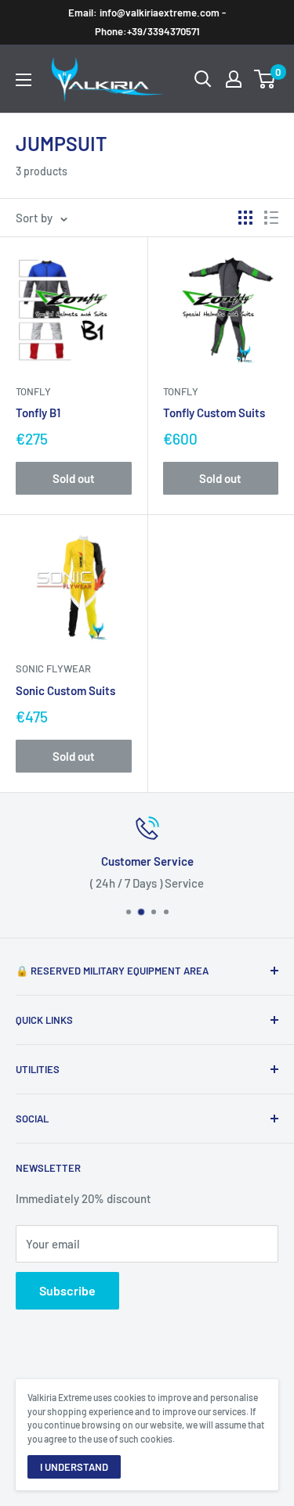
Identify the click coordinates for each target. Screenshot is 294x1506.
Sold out (74, 478)
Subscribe (67, 1290)
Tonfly (33, 391)
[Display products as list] (271, 218)
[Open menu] (23, 80)
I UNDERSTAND (74, 1467)
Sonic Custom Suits (65, 690)
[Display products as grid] (245, 218)
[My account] (233, 79)
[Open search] (203, 79)
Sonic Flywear (53, 668)
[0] (265, 79)
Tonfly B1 (38, 412)
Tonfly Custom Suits (214, 412)
